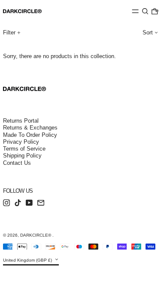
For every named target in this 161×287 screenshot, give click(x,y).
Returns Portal (21, 120)
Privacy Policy (21, 142)
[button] (145, 11)
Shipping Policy (22, 155)
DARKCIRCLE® (36, 235)
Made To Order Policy (30, 135)
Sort (148, 32)
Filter (9, 32)
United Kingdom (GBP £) (28, 260)
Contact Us (17, 163)
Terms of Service (24, 148)
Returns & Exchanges (30, 127)
